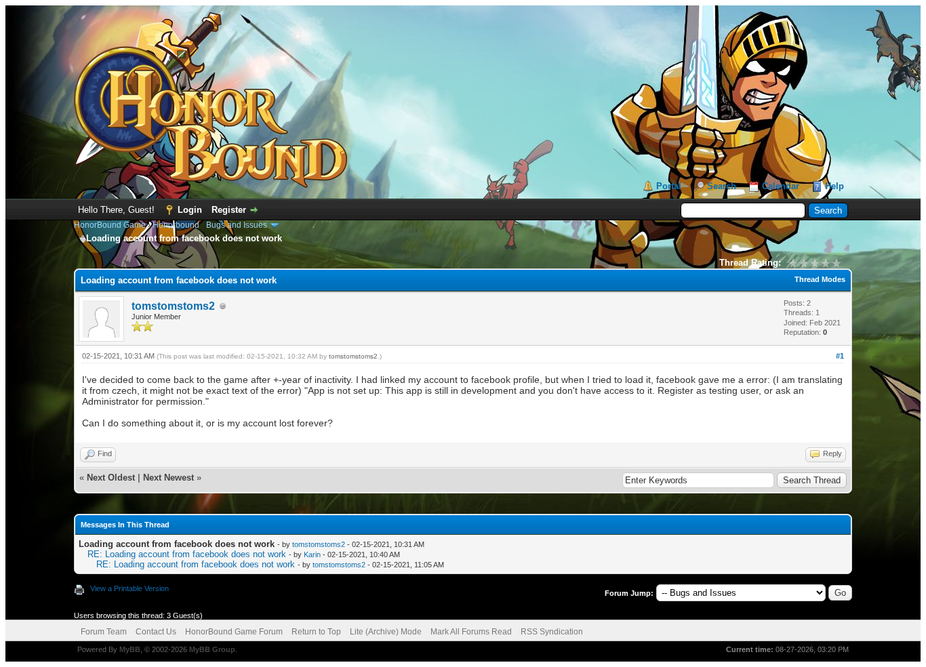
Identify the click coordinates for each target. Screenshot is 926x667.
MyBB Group (212, 649)
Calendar (780, 186)
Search (721, 186)
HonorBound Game (110, 225)
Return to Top (316, 631)
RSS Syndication (552, 631)
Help (834, 186)
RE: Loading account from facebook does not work (186, 554)
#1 (840, 356)
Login (190, 210)
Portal (668, 186)
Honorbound (176, 225)
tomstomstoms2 (173, 306)
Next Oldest (111, 477)
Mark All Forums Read (471, 631)
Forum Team (104, 631)
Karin (312, 554)
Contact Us (156, 631)
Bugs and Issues (236, 225)
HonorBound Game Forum (234, 631)
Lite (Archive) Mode (386, 631)
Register (229, 210)
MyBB (129, 649)
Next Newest (168, 477)
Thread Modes (819, 279)
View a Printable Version (129, 588)
